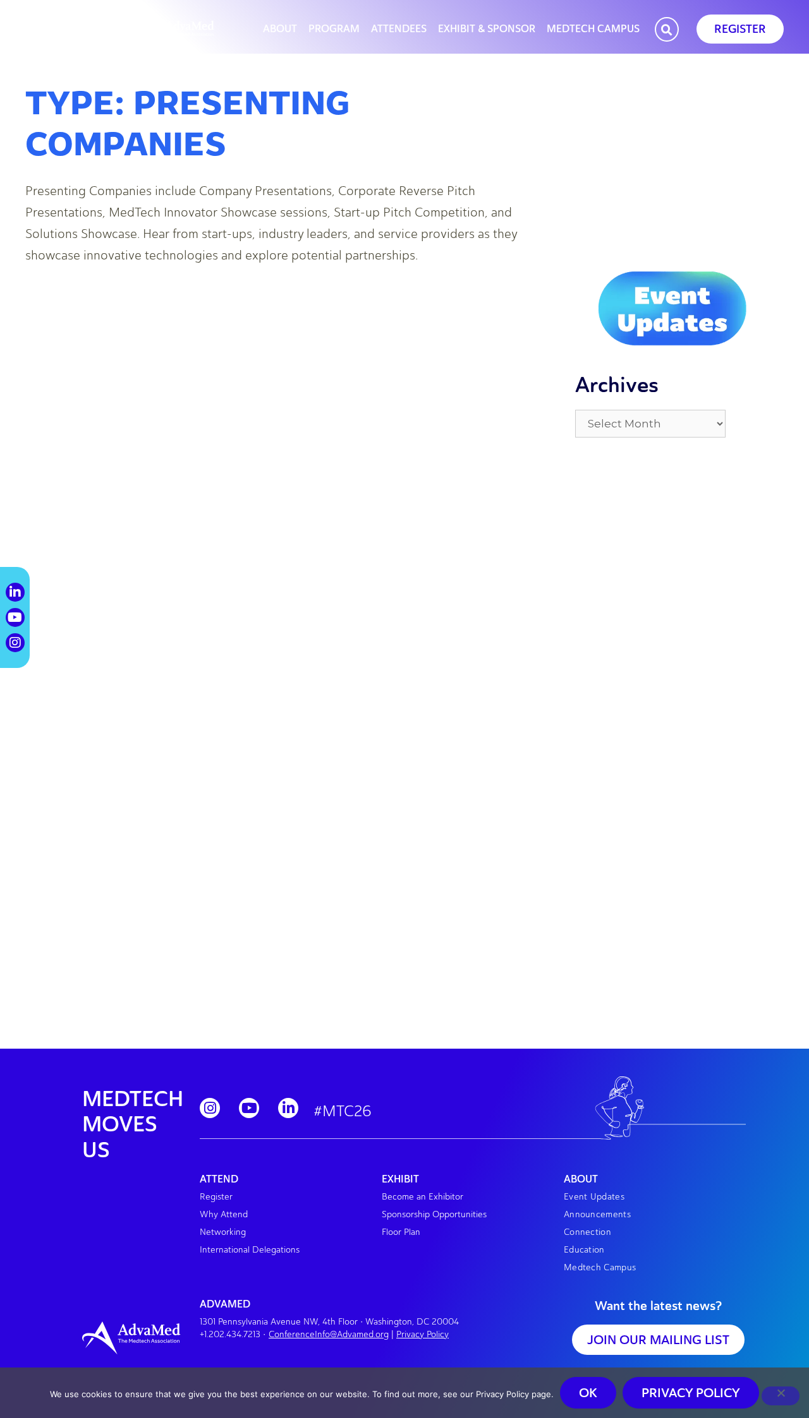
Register (216, 1196)
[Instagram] (210, 1108)
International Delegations (250, 1249)
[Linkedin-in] (288, 1108)
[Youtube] (249, 1108)
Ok (588, 1393)
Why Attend (224, 1214)
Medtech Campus (593, 29)
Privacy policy (691, 1393)
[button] (667, 30)
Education (584, 1249)
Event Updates (594, 1196)
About (280, 29)
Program (334, 29)
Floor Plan (401, 1232)
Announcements (597, 1214)
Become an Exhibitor (422, 1196)
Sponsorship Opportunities (434, 1214)
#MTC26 (342, 1111)
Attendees (399, 29)
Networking (223, 1232)
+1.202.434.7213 (230, 1334)
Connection (587, 1232)
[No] (781, 1395)
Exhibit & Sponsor (486, 29)
